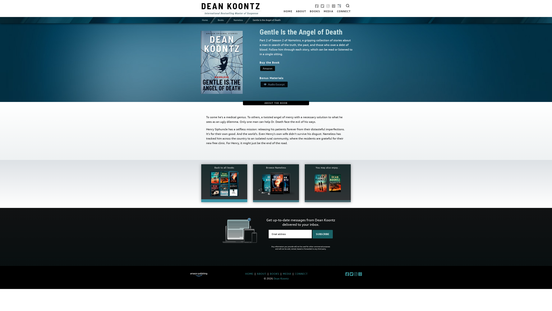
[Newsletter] (339, 6)
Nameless (238, 20)
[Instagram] (328, 6)
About (301, 11)
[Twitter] (322, 6)
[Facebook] (317, 6)
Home (288, 11)
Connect (344, 11)
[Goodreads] (333, 6)
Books (315, 11)
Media (328, 11)
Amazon (267, 68)
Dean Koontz (231, 5)
